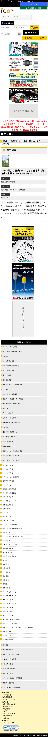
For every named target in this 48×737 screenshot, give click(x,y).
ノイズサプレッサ (8, 485)
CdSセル (5, 560)
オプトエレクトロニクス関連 (12, 451)
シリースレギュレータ (10, 544)
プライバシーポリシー (10, 723)
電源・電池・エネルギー (32, 141)
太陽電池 (5, 564)
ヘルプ (4, 711)
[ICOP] (7, 12)
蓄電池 (5, 584)
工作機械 (5, 389)
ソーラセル (6, 572)
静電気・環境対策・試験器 (11, 654)
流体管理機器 (7, 380)
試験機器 (5, 356)
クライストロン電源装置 (11, 477)
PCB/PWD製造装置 (9, 669)
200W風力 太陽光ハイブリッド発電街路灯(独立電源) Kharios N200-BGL (23, 172)
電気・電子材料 (8, 673)
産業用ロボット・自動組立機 (12, 385)
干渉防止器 (6, 540)
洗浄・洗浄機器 (8, 413)
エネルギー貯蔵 (8, 600)
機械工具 (5, 408)
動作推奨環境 (7, 697)
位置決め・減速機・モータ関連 (13, 399)
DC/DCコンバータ (9, 552)
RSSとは (5, 718)
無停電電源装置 (8, 548)
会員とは (5, 702)
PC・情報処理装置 (9, 437)
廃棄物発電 (6, 588)
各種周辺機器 (7, 631)
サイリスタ (6, 532)
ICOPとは (5, 692)
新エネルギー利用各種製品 (11, 619)
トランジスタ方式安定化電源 (12, 528)
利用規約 (5, 720)
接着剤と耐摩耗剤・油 (10, 432)
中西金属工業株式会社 (8, 182)
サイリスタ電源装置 (9, 493)
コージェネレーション (10, 604)
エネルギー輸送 (8, 612)
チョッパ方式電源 (8, 521)
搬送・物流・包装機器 (10, 394)
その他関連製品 (8, 639)
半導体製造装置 (8, 650)
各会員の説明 (7, 706)
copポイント (6, 695)
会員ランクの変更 (8, 713)
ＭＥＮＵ (32, 32)
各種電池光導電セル (9, 556)
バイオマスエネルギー (10, 596)
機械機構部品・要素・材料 (11, 403)
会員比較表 (6, 709)
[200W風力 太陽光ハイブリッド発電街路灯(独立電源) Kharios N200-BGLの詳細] (5, 166)
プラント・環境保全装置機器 (12, 678)
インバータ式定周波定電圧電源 (13, 536)
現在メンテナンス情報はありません (15, 16)
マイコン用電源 (8, 473)
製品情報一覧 (15, 141)
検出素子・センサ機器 (10, 347)
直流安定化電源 (8, 465)
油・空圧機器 (7, 375)
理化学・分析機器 (8, 683)
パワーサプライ (8, 497)
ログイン (33, 4)
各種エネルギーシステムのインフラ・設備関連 (18, 627)
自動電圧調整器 (8, 505)
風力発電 (22, 190)
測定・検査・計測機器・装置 (12, 351)
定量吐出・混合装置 (9, 418)
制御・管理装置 (8, 441)
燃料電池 (5, 580)
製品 (5, 23)
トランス (5, 513)
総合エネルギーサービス (11, 623)
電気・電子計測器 (8, 370)
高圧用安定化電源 (8, 481)
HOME (4, 141)
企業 (11, 23)
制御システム (7, 635)
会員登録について (8, 704)
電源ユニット (7, 517)
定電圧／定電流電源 (9, 489)
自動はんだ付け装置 (9, 659)
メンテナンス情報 (8, 699)
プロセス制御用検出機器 (11, 366)
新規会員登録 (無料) (33, 8)
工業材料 (5, 427)
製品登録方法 (7, 716)
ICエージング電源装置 (10, 525)
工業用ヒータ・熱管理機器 (11, 687)
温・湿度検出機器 (8, 361)
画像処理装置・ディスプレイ (12, 456)
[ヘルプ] (41, 38)
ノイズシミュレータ (9, 501)
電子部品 (5, 645)
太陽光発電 (6, 568)
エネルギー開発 (8, 608)
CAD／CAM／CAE (9, 446)
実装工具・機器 (8, 664)
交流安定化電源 (8, 469)
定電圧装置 (6, 509)
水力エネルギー (8, 615)
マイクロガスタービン (10, 592)
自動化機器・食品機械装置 (11, 422)
